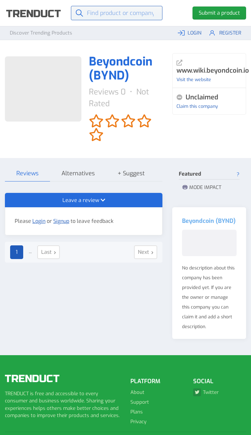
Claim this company (197, 106)
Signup (61, 221)
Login (38, 221)
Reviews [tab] (27, 173)
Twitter (211, 392)
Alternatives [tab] (78, 173)
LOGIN (194, 33)
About (137, 392)
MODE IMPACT (205, 187)
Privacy (138, 421)
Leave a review (81, 200)
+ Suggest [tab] (131, 173)
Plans (136, 412)
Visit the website (193, 80)
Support (139, 402)
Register (230, 33)
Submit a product (219, 12)
